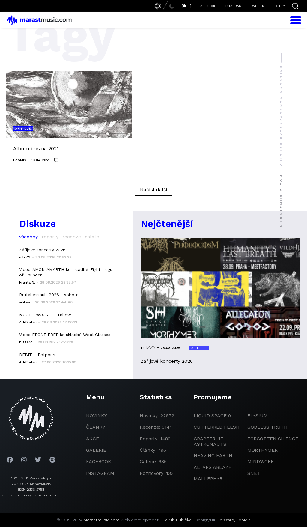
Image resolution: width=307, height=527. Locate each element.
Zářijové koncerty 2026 (42, 249)
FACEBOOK (207, 5)
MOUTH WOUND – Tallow (45, 314)
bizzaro (227, 519)
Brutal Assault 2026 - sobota (49, 294)
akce (92, 439)
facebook (98, 461)
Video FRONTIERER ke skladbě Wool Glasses (64, 334)
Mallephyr (208, 478)
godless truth (267, 427)
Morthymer (262, 450)
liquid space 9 (212, 415)
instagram (100, 473)
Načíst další (153, 189)
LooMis (243, 519)
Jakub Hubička (177, 519)
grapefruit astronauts (210, 441)
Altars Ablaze (212, 467)
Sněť (253, 473)
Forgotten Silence (272, 439)
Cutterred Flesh (217, 427)
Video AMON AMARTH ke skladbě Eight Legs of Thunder (65, 272)
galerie (96, 450)
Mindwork (260, 461)
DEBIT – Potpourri (38, 354)
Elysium (257, 415)
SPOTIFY (279, 5)
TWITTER (257, 5)
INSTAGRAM (233, 5)
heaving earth (213, 455)
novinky (96, 415)
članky (95, 427)
